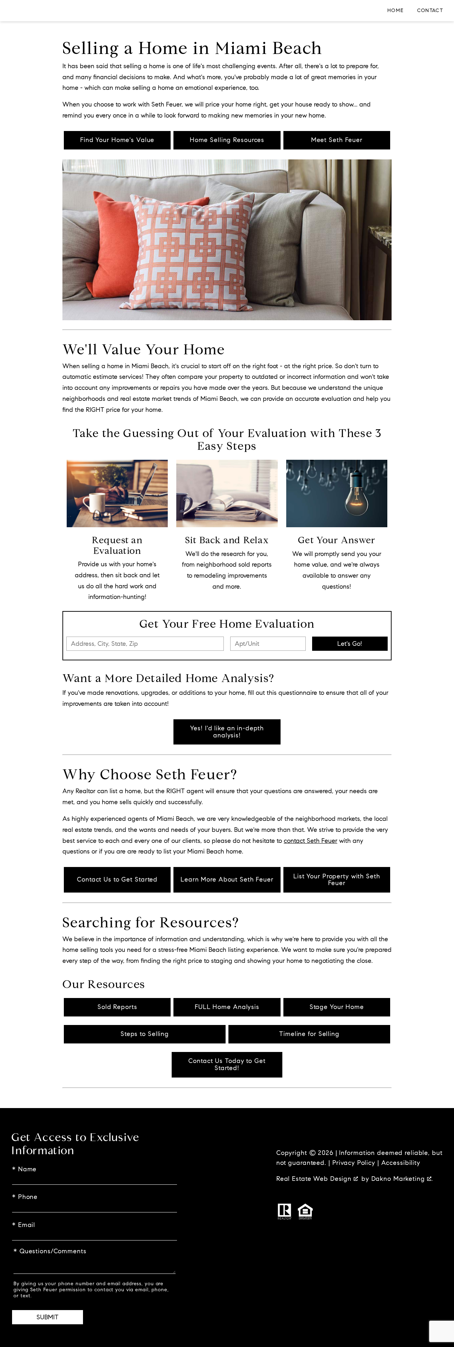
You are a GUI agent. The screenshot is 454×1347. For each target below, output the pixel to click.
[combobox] (145, 644)
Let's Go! (349, 644)
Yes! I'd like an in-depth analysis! (227, 731)
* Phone (25, 1197)
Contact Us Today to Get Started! (226, 1064)
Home (395, 10)
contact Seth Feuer (310, 841)
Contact (430, 10)
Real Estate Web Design (315, 1179)
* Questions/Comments (50, 1251)
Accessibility (400, 1163)
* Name (24, 1169)
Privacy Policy (353, 1163)
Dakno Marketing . (402, 1179)
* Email (23, 1225)
